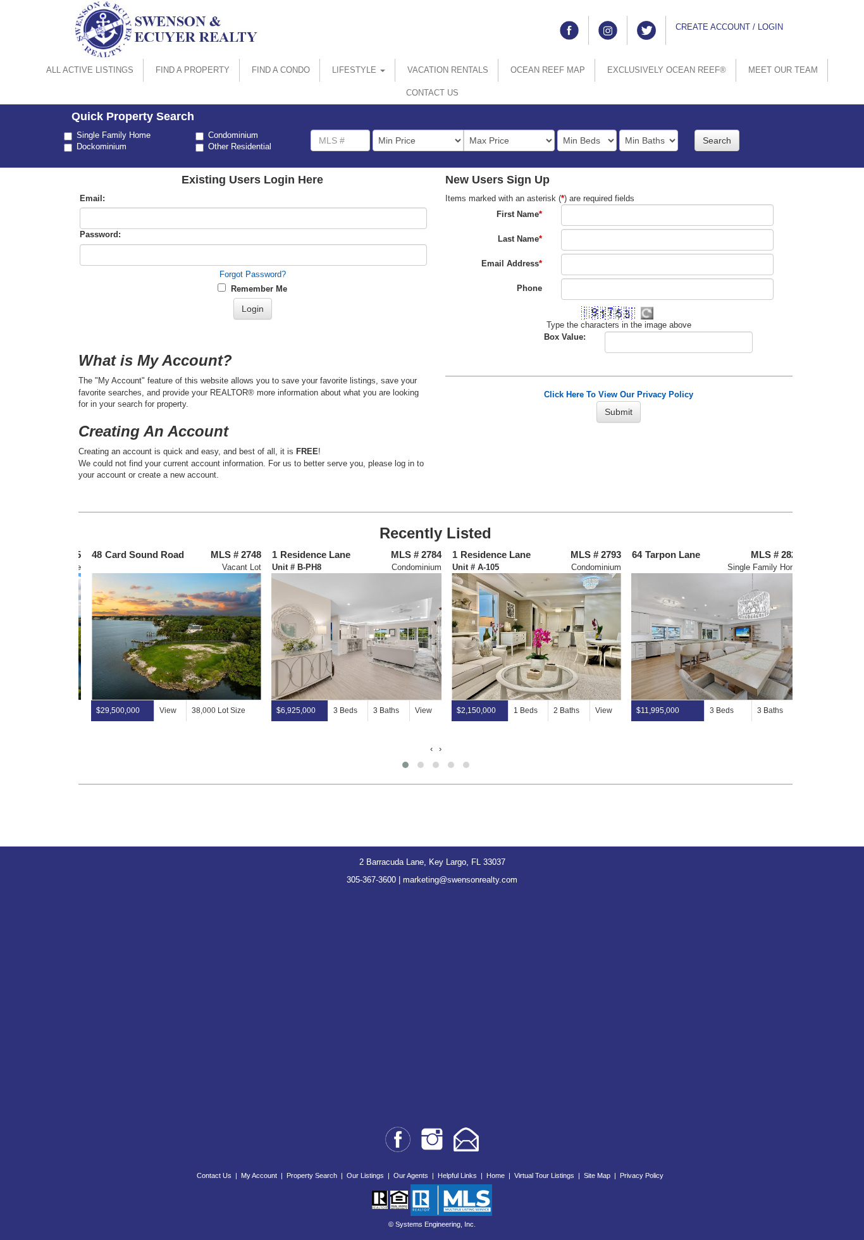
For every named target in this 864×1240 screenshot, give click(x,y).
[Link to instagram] (608, 30)
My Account (259, 1175)
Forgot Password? (252, 274)
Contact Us (214, 1175)
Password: (100, 234)
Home (495, 1175)
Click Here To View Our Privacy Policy (618, 394)
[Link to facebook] (569, 30)
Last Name (520, 239)
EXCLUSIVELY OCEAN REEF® (666, 70)
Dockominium (102, 146)
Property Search (312, 1175)
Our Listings (365, 1175)
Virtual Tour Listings (544, 1175)
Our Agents (410, 1175)
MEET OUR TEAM (783, 70)
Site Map (597, 1175)
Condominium (233, 135)
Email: (92, 198)
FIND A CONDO (281, 70)
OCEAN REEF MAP (547, 70)
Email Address (511, 263)
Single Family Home (114, 135)
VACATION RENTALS (447, 70)
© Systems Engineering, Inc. (432, 1224)
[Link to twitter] (646, 30)
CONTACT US (432, 92)
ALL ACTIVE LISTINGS (89, 70)
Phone (529, 288)
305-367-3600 (371, 879)
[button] (405, 765)
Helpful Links (457, 1175)
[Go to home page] (166, 29)
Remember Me (256, 289)
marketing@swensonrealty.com (460, 879)
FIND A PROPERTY (193, 70)
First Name (519, 214)
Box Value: (565, 337)
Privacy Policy (641, 1175)
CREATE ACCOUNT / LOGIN (729, 27)
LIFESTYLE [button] (355, 70)
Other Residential (239, 146)
